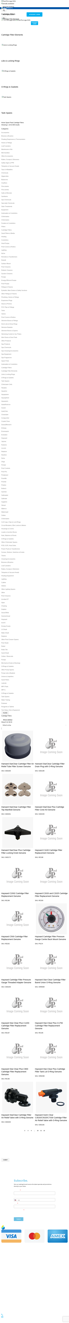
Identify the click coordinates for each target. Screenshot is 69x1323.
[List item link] (34, 661)
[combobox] (16, 1200)
